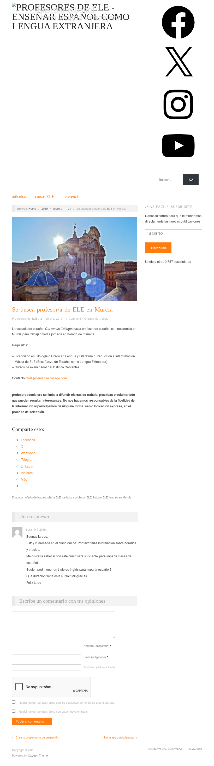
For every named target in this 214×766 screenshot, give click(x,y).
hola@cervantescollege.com (46, 378)
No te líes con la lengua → (120, 737)
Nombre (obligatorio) (97, 645)
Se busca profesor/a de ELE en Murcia (62, 309)
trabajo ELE (100, 497)
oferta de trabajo (35, 497)
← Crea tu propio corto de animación (35, 737)
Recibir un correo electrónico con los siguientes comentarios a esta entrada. (67, 702)
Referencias (72, 197)
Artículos (19, 197)
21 (69, 208)
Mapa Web (195, 749)
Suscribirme (158, 248)
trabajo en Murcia (120, 497)
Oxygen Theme (38, 755)
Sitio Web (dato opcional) (99, 667)
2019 (44, 208)
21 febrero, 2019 (51, 318)
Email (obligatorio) (96, 657)
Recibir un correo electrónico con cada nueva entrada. (53, 711)
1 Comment (73, 318)
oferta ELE (54, 497)
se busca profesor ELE (77, 497)
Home (32, 208)
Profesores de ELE (24, 318)
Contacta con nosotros (165, 749)
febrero (57, 208)
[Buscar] (191, 179)
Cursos (44, 197)
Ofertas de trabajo (96, 318)
